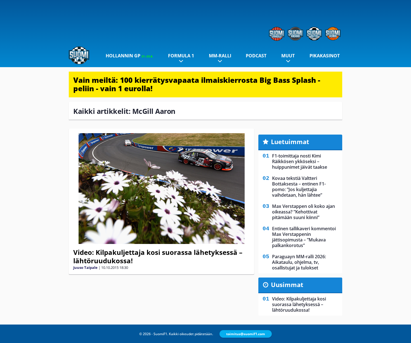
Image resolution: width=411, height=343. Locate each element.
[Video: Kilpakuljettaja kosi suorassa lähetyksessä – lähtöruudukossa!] (161, 188)
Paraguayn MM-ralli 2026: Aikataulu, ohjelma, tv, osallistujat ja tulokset (299, 262)
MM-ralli (220, 56)
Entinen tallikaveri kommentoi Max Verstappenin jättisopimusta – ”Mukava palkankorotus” (304, 236)
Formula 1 (181, 56)
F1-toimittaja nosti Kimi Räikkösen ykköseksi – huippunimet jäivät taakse (299, 161)
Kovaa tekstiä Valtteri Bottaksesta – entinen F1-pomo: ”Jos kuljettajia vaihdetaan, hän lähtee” (299, 186)
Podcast (256, 56)
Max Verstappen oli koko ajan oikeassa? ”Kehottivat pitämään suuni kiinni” (303, 211)
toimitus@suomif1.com (245, 334)
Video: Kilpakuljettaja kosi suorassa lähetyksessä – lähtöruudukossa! (157, 256)
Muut (288, 56)
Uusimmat (287, 284)
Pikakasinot (325, 56)
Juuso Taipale (85, 267)
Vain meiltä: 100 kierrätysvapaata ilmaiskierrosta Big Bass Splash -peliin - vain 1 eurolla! (196, 84)
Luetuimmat (290, 141)
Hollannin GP (129, 56)
